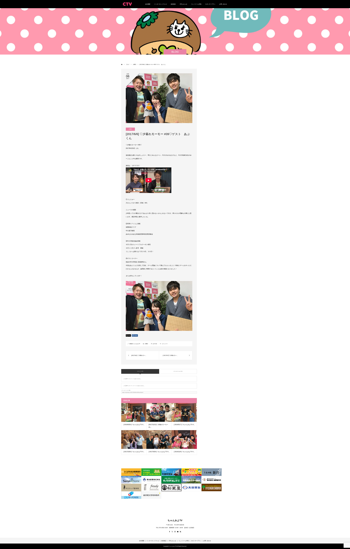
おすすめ (155, 343)
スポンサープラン (210, 4)
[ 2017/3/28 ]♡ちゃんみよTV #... (159, 451)
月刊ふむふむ (183, 4)
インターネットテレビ (160, 4)
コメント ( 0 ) (140, 371)
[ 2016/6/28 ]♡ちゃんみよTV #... (133, 424)
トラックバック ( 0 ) (177, 371)
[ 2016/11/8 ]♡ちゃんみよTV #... (184, 451)
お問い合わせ (223, 4)
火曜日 (130, 129)
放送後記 (173, 4)
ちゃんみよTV (136, 343)
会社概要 (147, 4)
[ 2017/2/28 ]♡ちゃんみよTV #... (133, 451)
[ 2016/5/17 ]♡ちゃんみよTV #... (184, 424)
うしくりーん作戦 (196, 4)
